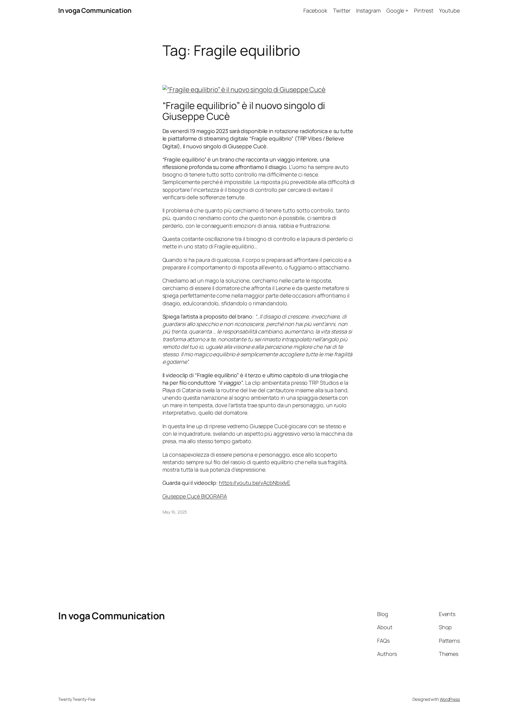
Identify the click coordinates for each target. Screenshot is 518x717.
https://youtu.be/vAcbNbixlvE (254, 482)
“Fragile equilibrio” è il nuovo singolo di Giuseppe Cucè (243, 111)
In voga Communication (95, 10)
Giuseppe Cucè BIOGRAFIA (194, 496)
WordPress (450, 699)
